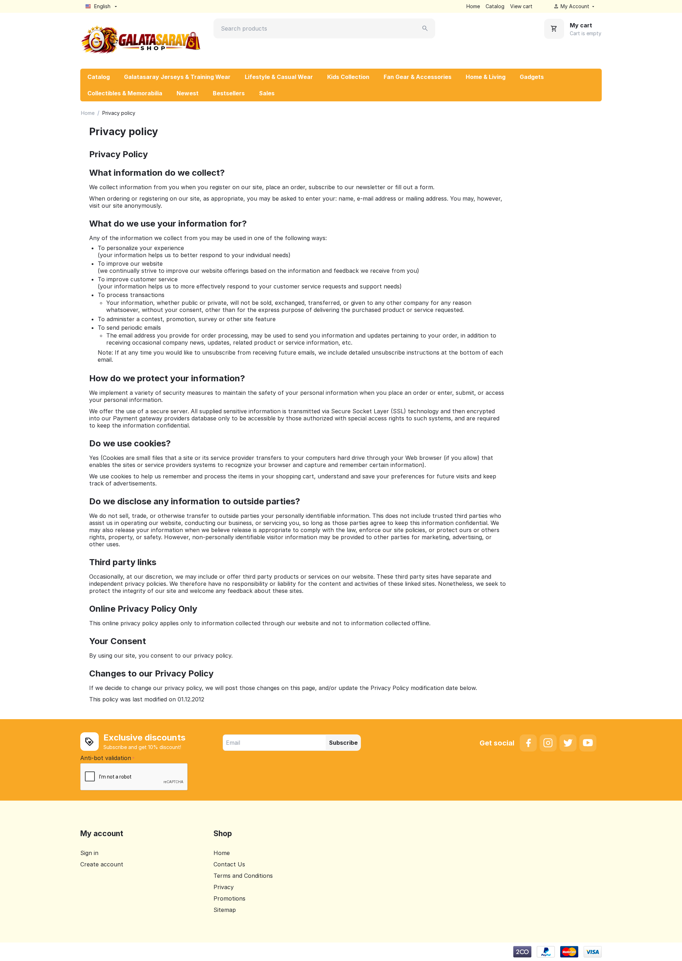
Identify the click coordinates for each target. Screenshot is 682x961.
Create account (101, 864)
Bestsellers (229, 93)
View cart (521, 6)
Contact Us (229, 864)
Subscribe (343, 742)
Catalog (495, 6)
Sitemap (224, 909)
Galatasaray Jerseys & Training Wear (177, 76)
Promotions (229, 898)
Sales (267, 93)
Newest (188, 93)
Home (473, 6)
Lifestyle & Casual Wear (279, 76)
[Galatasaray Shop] (141, 40)
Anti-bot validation (105, 757)
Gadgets (532, 76)
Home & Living (485, 76)
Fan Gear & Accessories (417, 76)
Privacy (223, 887)
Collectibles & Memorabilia (124, 93)
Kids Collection (348, 76)
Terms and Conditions (243, 875)
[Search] (425, 28)
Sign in (89, 852)
